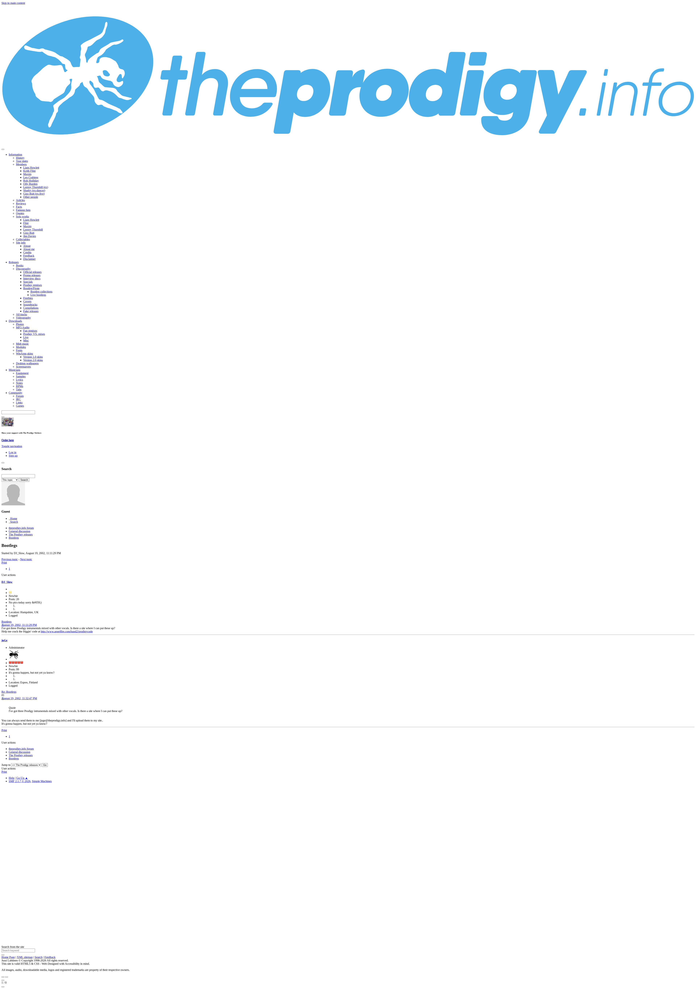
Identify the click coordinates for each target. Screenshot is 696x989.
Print (4, 562)
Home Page (8, 957)
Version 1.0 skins (33, 356)
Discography (23, 268)
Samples (21, 376)
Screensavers (23, 366)
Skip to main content (13, 3)
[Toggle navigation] (2, 149)
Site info (21, 242)
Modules (21, 347)
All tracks (21, 314)
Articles (20, 200)
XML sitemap (25, 957)
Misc (26, 340)
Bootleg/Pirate (31, 288)
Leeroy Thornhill (33, 229)
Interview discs (31, 278)
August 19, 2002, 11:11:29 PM (19, 624)
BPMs (19, 386)
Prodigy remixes (32, 285)
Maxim (27, 174)
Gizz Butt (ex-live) (34, 193)
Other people (30, 196)
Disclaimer (29, 258)
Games (20, 405)
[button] (11, 446)
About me (29, 249)
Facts (19, 206)
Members (21, 164)
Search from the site (12, 946)
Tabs (18, 389)
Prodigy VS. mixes (34, 334)
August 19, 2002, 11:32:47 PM (19, 698)
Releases (14, 262)
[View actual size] (2, 986)
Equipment (22, 373)
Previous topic (9, 559)
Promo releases (31, 275)
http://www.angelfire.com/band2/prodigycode (67, 631)
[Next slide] (6, 977)
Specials (28, 281)
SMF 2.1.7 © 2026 (19, 781)
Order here (7, 440)
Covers (27, 301)
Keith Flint (29, 170)
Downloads (15, 320)
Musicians (14, 369)
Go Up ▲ (22, 777)
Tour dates (22, 161)
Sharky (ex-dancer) (34, 190)
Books (19, 265)
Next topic (26, 559)
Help (11, 777)
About (26, 245)
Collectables (23, 239)
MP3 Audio (22, 327)
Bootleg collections (41, 291)
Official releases (32, 272)
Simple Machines (42, 781)
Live (25, 337)
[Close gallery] (2, 980)
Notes (19, 382)
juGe (4, 640)
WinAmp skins (24, 353)
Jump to (6, 764)
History (20, 157)
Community (15, 392)
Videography (23, 317)
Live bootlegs (38, 294)
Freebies (28, 298)
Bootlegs (6, 621)
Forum (20, 396)
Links (19, 402)
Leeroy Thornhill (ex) (35, 187)
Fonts (19, 350)
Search (38, 957)
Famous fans (23, 210)
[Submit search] (2, 954)
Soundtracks (30, 304)
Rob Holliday (31, 180)
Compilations (30, 307)
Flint (25, 223)
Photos (20, 324)
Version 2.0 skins (33, 360)
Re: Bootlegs (8, 691)
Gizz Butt (28, 232)
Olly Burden (30, 183)
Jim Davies (29, 236)
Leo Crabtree (30, 177)
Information (15, 154)
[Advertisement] (110, 840)
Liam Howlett (31, 167)
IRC (18, 399)
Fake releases (30, 311)
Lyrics (19, 379)
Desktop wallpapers (27, 363)
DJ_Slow (7, 582)
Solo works (22, 216)
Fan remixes (30, 330)
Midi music (22, 343)
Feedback (28, 255)
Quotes (20, 213)
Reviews (21, 203)
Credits (27, 252)
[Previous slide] (2, 977)
